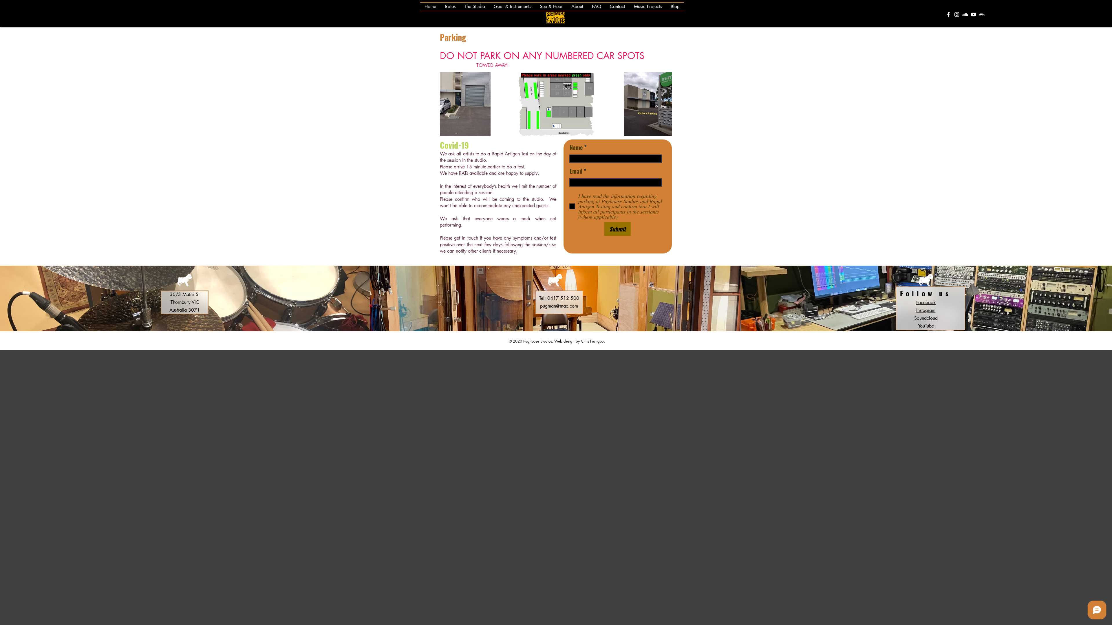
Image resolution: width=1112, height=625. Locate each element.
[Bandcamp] (982, 14)
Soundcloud (926, 318)
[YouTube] (973, 14)
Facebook (926, 302)
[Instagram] (957, 14)
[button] (512, 7)
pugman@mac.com (559, 306)
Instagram (925, 310)
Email (576, 171)
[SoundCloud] (965, 14)
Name (576, 147)
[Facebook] (948, 14)
